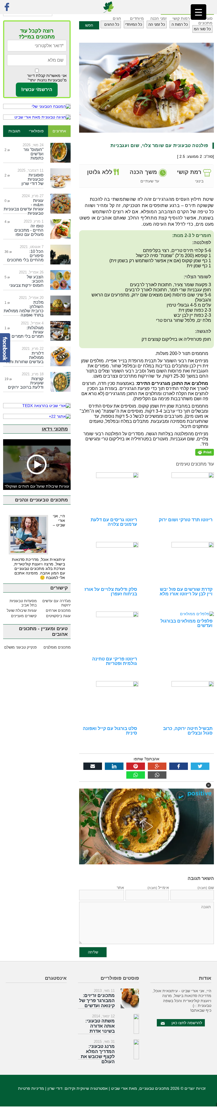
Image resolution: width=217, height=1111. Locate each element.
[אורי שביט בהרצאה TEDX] (37, 405)
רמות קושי (181, 18)
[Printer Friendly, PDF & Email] (204, 452)
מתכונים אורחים (58, 610)
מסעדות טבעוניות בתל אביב (23, 603)
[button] (208, 785)
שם (206, 887)
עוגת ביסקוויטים (58, 616)
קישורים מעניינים (24, 616)
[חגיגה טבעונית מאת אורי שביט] (37, 117)
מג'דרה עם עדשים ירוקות (56, 603)
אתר (120, 887)
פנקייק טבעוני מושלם (20, 647)
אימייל (158, 887)
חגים (117, 18)
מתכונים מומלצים (57, 647)
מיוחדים (137, 18)
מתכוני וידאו (55, 429)
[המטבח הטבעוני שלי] (37, 106)
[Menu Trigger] (198, 12)
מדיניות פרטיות (31, 1088)
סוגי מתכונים (205, 20)
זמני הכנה (158, 18)
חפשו (89, 25)
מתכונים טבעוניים (154, 1088)
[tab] (59, 131)
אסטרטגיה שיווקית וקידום (86, 1088)
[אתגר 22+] (37, 416)
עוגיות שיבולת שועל (22, 610)
